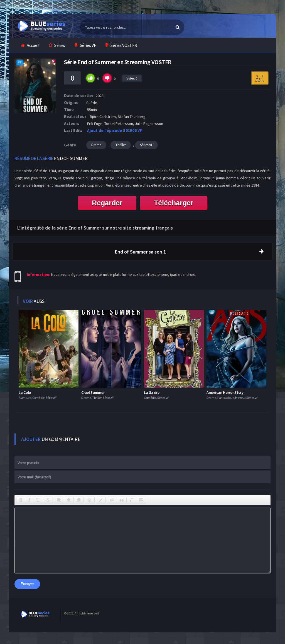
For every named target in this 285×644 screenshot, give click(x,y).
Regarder (107, 203)
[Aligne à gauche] (59, 500)
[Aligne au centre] (69, 500)
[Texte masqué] (112, 500)
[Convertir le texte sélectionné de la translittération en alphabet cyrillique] (131, 500)
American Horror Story (225, 392)
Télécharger (173, 203)
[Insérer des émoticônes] (90, 500)
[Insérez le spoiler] (141, 500)
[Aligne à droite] (78, 500)
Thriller (121, 145)
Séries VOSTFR (123, 45)
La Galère (151, 392)
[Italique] (29, 500)
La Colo (25, 392)
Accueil (33, 45)
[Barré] (48, 500)
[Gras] (20, 500)
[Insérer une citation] (122, 500)
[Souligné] (38, 500)
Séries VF (88, 45)
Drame (96, 145)
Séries (59, 45)
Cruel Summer (92, 392)
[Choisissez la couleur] (101, 500)
